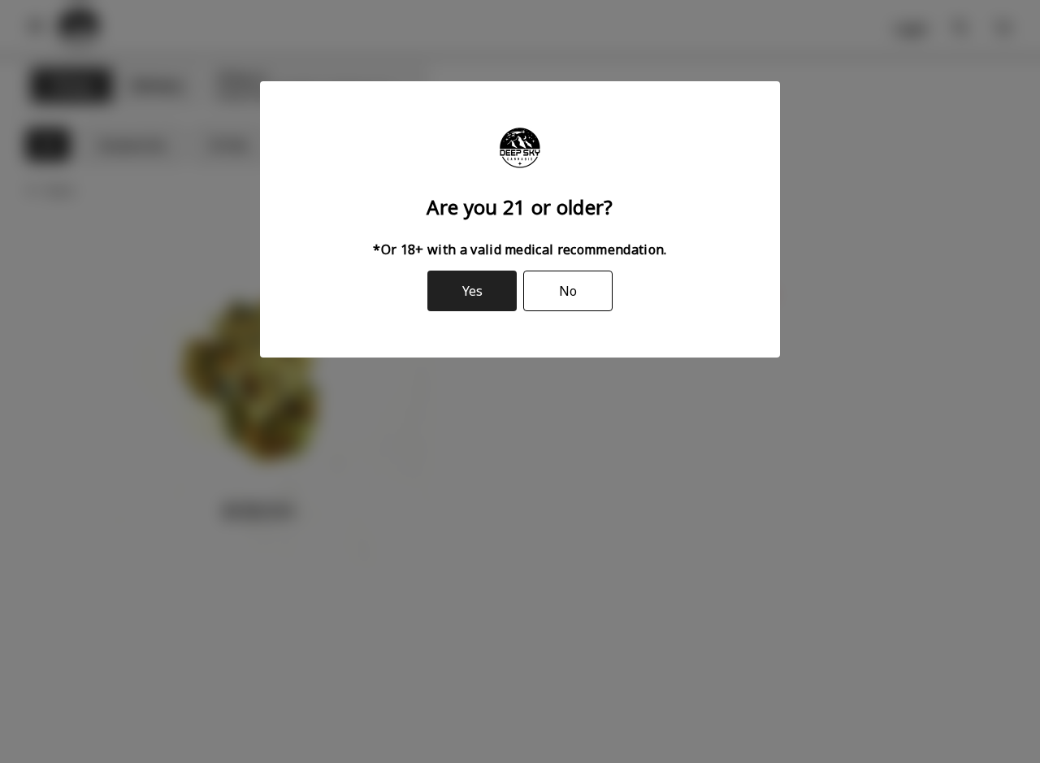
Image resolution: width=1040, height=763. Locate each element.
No (568, 291)
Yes (472, 291)
